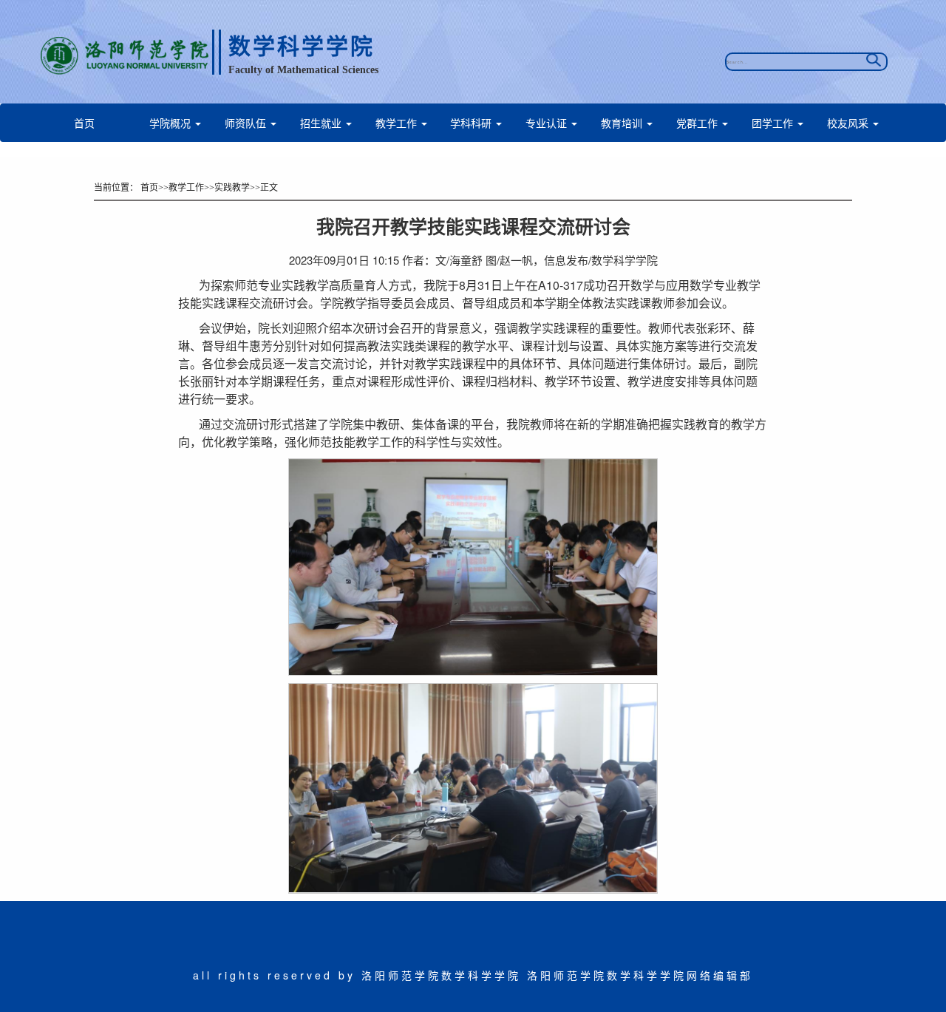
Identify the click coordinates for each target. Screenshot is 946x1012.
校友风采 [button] (849, 122)
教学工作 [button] (397, 122)
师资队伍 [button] (247, 122)
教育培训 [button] (623, 122)
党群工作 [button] (698, 122)
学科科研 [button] (472, 122)
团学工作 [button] (774, 122)
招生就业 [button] (322, 122)
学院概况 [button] (171, 122)
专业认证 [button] (547, 122)
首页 (84, 122)
